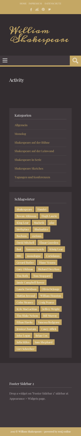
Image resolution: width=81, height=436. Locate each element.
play (52, 222)
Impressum (35, 3)
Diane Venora (47, 262)
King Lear (23, 222)
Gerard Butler (25, 262)
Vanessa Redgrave (49, 322)
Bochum (22, 236)
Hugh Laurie (49, 216)
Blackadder (41, 229)
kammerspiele (35, 249)
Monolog (20, 134)
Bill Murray (50, 315)
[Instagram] (37, 9)
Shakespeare (24, 209)
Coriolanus (53, 256)
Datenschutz (53, 3)
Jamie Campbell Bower (30, 282)
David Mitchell (25, 242)
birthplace (23, 229)
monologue (34, 256)
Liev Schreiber (25, 349)
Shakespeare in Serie (28, 160)
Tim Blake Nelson (27, 315)
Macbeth (39, 222)
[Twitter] (49, 9)
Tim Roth (22, 275)
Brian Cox (42, 335)
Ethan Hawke (25, 322)
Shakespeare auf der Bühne (32, 142)
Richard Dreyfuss (48, 269)
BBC (19, 256)
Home (23, 3)
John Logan (23, 335)
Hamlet (42, 209)
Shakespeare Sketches (29, 168)
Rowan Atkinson (26, 216)
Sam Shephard (44, 342)
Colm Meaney (25, 302)
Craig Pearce (46, 302)
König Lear (56, 249)
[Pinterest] (43, 9)
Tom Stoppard (42, 275)
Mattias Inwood (26, 295)
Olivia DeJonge (51, 289)
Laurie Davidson (27, 289)
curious (36, 236)
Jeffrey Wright (51, 309)
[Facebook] (30, 9)
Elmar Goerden (48, 242)
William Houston (50, 295)
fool (19, 249)
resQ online (64, 431)
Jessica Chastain (26, 329)
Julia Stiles (23, 342)
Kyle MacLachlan (27, 309)
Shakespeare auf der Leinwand (34, 151)
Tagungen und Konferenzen (32, 177)
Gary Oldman (25, 269)
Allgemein (21, 125)
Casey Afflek (48, 329)
